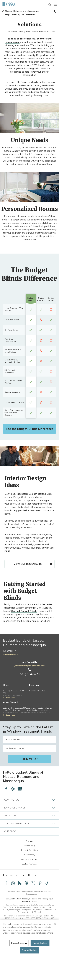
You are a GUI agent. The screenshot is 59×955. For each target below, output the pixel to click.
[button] (11, 15)
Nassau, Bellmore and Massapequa (22, 11)
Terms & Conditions (29, 850)
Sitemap (29, 841)
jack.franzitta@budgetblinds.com (29, 665)
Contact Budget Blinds (24, 611)
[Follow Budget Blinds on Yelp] (13, 788)
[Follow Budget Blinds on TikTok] (47, 883)
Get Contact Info (28, 15)
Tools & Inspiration (16, 823)
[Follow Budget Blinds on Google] (20, 788)
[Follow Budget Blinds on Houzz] (20, 883)
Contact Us (11, 800)
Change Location (9, 654)
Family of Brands (15, 807)
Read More (10, 698)
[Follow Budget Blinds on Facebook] (6, 788)
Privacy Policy (29, 845)
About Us (10, 815)
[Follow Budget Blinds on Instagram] (13, 883)
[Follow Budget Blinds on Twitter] (33, 883)
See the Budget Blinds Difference (29, 429)
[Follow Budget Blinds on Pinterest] (40, 883)
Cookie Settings (19, 943)
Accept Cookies (29, 950)
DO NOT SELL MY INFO (29, 859)
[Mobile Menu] (55, 4)
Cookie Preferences (30, 864)
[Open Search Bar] (49, 4)
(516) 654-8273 (55, 11)
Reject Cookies (40, 943)
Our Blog (10, 831)
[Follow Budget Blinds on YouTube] (26, 883)
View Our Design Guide (28, 564)
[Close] (55, 924)
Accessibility (29, 855)
